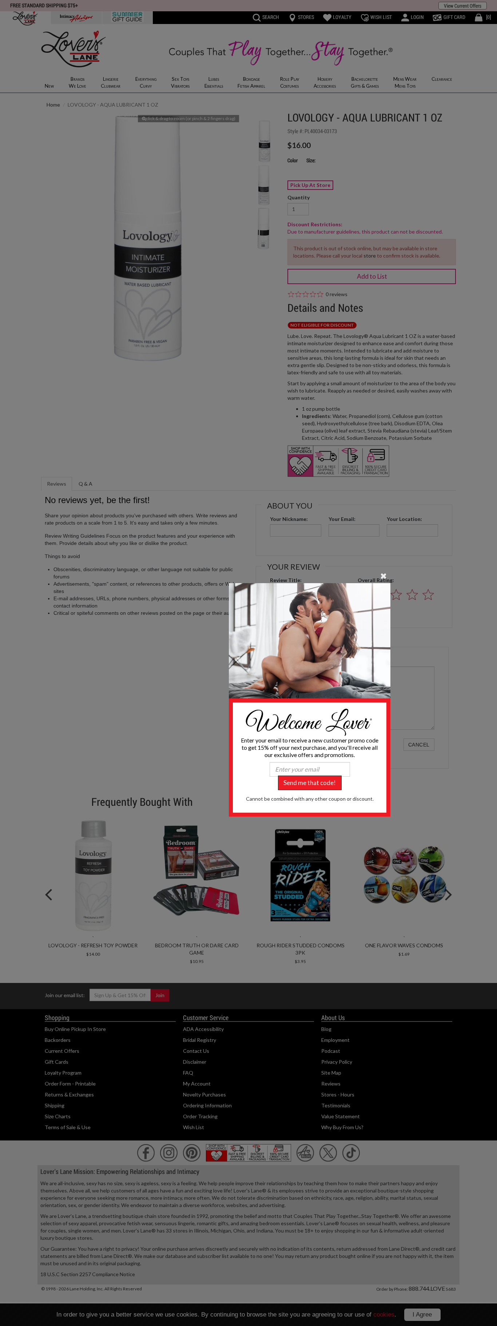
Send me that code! (309, 783)
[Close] (384, 575)
